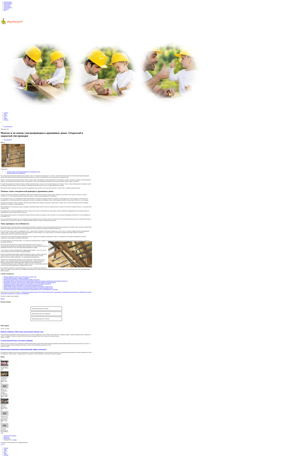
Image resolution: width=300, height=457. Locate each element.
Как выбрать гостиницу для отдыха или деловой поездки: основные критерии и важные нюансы (30, 282)
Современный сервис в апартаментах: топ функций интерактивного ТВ (23, 285)
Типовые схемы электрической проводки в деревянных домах (23, 171)
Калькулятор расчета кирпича (41, 313)
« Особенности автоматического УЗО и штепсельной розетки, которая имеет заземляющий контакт (47, 292)
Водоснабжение (8, 3)
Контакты (6, 437)
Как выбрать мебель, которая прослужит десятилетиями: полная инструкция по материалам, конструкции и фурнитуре (36, 281)
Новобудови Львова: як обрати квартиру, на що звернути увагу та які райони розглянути (27, 283)
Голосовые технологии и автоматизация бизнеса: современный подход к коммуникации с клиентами (31, 289)
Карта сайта (7, 438)
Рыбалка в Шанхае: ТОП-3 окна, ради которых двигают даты (20, 276)
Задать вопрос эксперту (10, 435)
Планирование (8, 2)
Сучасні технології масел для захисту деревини (16, 278)
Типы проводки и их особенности (16, 173)
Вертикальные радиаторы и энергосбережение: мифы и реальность (22, 279)
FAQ (5, 10)
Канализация (7, 4)
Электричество (8, 139)
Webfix (15, 440)
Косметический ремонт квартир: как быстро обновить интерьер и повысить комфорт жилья (28, 288)
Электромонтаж (8, 7)
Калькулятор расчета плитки (40, 319)
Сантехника (7, 6)
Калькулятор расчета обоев (40, 308)
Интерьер (6, 9)
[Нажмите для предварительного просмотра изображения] (13, 167)
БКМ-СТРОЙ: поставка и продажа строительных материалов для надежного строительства (28, 286)
